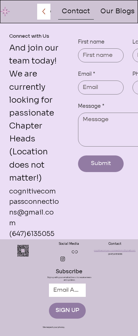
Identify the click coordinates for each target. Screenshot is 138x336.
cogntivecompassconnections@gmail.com (114, 250)
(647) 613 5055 (115, 254)
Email (86, 74)
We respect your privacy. (54, 327)
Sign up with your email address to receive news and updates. (69, 278)
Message (91, 106)
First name (91, 42)
